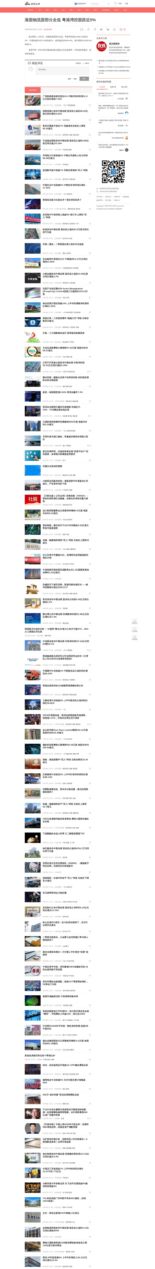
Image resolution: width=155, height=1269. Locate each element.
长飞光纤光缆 (67, 1192)
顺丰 (70, 386)
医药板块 (66, 342)
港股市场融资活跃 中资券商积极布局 (60, 996)
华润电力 (66, 164)
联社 (70, 505)
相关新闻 (32, 90)
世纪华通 (66, 990)
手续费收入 (70, 1020)
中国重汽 (72, 680)
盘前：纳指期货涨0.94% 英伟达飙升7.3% (63, 392)
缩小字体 (88, 29)
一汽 (64, 105)
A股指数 (69, 1148)
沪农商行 (74, 1035)
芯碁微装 (69, 783)
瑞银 (70, 768)
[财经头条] (32, 4)
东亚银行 (72, 223)
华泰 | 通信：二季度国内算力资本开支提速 (63, 244)
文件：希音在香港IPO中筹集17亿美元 (61, 1213)
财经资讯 (66, 135)
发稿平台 (117, 197)
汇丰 (77, 223)
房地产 (116, 10)
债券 (64, 534)
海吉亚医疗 (70, 312)
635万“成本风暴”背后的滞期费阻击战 (61, 1095)
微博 (101, 29)
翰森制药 (73, 549)
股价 (72, 961)
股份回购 (77, 312)
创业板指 (72, 1074)
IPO (69, 931)
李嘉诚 (68, 445)
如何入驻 (108, 197)
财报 (52, 1059)
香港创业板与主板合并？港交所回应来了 (62, 200)
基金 (63, 10)
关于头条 (99, 197)
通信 (64, 253)
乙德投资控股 (70, 431)
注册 (126, 3)
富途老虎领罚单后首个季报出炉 (40, 1055)
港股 (47, 10)
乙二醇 (72, 842)
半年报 (71, 342)
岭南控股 (66, 505)
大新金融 (72, 283)
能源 (95, 10)
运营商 (68, 253)
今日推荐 (102, 87)
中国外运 (69, 194)
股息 (74, 1133)
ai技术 (65, 902)
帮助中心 (117, 200)
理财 (71, 10)
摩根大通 (69, 357)
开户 (64, 460)
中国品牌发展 (67, 268)
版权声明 (99, 200)
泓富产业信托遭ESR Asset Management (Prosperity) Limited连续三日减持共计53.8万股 (65, 291)
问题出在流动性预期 (52, 466)
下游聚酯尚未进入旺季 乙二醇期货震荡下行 (63, 833)
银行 (64, 1020)
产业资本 (66, 490)
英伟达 (70, 416)
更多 (125, 10)
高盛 (70, 813)
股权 (64, 1207)
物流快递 (66, 623)
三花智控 (72, 327)
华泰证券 (72, 179)
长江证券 (66, 564)
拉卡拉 (65, 931)
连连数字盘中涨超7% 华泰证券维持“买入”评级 (65, 170)
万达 (64, 297)
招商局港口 (66, 120)
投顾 (70, 593)
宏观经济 (30, 10)
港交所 (78, 209)
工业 (64, 549)
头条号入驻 (101, 38)
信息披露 (66, 665)
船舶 (64, 1104)
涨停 (77, 1074)
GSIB (72, 1252)
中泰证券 (66, 976)
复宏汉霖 (76, 135)
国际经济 (65, 475)
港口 (64, 445)
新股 (64, 1148)
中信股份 (69, 650)
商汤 (70, 1266)
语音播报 (81, 29)
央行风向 (66, 593)
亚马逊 (75, 902)
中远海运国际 (67, 149)
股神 (46, 635)
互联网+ (65, 608)
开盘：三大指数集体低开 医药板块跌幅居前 (63, 333)
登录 (69, 79)
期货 (87, 10)
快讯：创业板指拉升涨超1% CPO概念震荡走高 (65, 1065)
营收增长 (72, 990)
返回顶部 (134, 647)
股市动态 (66, 1074)
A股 (39, 10)
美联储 (68, 1252)
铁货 (70, 238)
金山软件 (69, 739)
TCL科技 (69, 1207)
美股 (55, 10)
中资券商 (66, 1005)
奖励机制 (126, 197)
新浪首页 (134, 623)
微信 (107, 29)
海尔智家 (72, 1163)
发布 (84, 78)
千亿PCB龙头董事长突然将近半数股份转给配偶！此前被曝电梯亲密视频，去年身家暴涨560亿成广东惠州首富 (65, 1112)
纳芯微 (65, 857)
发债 (70, 475)
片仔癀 (68, 961)
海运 (64, 1089)
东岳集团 (75, 268)
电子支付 (66, 179)
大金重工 (66, 946)
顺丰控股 (66, 386)
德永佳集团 (70, 1050)
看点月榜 (124, 87)
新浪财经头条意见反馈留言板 (109, 188)
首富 (62, 1118)
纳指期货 (75, 401)
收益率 (75, 593)
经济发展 (66, 798)
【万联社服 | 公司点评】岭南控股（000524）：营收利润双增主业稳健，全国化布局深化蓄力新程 (66, 498)
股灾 (49, 635)
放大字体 (94, 29)
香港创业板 (71, 209)
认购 (67, 534)
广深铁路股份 (70, 105)
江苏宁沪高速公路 (69, 371)
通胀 (74, 475)
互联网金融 (105, 10)
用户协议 (108, 200)
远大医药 (69, 519)
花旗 (70, 135)
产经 (64, 842)
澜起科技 (69, 754)
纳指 (73, 724)
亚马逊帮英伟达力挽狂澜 (55, 893)
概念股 (75, 416)
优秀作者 (113, 87)
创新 (64, 783)
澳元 (70, 798)
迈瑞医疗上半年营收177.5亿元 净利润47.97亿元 (114, 67)
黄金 (79, 10)
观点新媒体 (48, 29)
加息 (74, 798)
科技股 (65, 416)
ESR (67, 297)
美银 (77, 327)
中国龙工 (66, 1178)
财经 (64, 1133)
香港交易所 (73, 694)
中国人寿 (69, 1133)
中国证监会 (47, 1059)
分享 (114, 29)
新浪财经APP (81, 4)
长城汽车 (69, 887)
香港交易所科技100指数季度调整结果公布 (63, 685)
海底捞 (75, 768)
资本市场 (72, 665)
